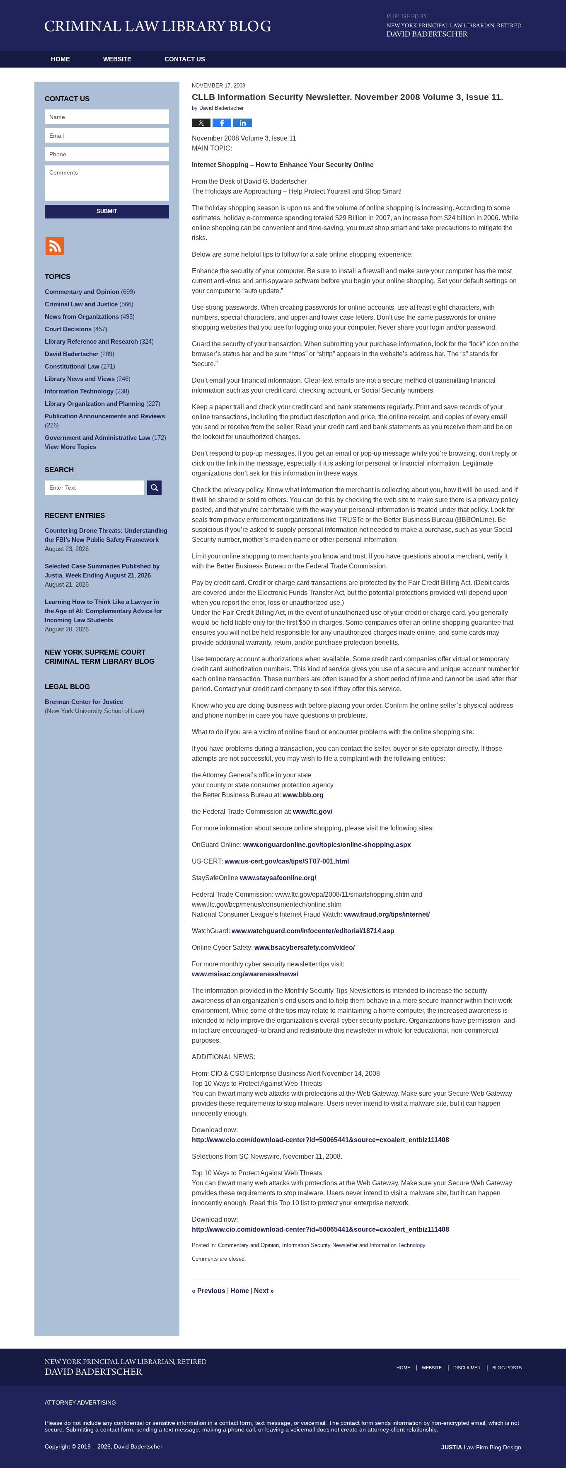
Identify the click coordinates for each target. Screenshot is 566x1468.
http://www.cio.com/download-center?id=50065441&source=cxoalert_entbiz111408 (320, 1139)
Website (117, 59)
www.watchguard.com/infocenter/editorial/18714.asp (313, 930)
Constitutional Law (80, 366)
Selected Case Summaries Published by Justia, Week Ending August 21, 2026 (102, 571)
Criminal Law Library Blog (158, 26)
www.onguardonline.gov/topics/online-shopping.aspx (327, 844)
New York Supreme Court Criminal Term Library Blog (100, 656)
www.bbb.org (303, 794)
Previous (208, 1290)
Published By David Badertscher (454, 25)
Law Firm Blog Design (481, 1447)
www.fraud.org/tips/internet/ (387, 914)
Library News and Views (88, 378)
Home (60, 59)
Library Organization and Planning (102, 403)
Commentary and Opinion (248, 1245)
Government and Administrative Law (105, 437)
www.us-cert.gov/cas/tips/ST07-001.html (287, 861)
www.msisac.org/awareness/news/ (245, 974)
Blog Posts (507, 1367)
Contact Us (184, 59)
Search (154, 487)
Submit (107, 211)
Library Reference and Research (99, 341)
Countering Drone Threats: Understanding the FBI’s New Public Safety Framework (106, 535)
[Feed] (55, 246)
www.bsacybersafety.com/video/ (304, 947)
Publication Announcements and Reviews (105, 420)
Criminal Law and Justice (89, 304)
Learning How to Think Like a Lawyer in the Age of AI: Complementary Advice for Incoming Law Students (103, 611)
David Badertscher (79, 353)
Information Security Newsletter (320, 1245)
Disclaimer (467, 1367)
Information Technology (398, 1245)
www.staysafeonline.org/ (278, 877)
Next (264, 1290)
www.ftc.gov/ (312, 811)
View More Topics (70, 446)
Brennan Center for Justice (84, 701)
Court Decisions (76, 328)
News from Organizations (90, 316)
